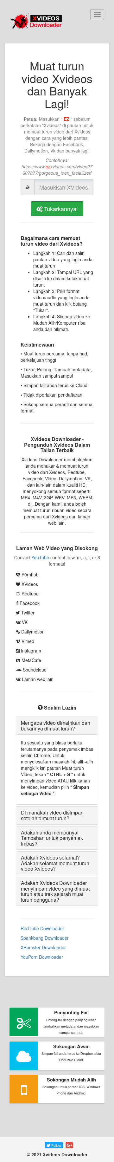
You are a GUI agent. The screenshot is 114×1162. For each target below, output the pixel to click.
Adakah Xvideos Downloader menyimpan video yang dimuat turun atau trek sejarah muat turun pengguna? (55, 891)
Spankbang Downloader (45, 938)
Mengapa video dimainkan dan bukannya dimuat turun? (55, 725)
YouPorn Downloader (42, 957)
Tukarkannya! (60, 208)
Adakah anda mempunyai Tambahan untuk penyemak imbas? (52, 838)
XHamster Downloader (43, 947)
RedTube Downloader (42, 928)
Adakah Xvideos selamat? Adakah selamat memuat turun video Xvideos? (55, 863)
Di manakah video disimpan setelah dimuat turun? (52, 815)
